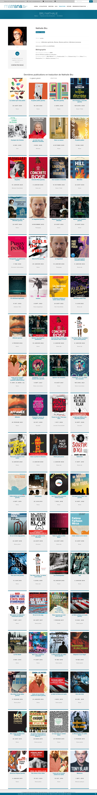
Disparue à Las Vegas (79, 654)
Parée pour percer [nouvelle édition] (79, 259)
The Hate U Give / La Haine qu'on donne (38, 576)
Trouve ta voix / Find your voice (59, 417)
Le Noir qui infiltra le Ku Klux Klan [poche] (79, 417)
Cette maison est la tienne (79, 536)
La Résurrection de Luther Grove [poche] (58, 655)
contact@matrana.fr (36, 1)
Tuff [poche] (38, 496)
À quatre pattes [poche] (38, 100)
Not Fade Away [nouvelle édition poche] (59, 496)
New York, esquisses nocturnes (38, 655)
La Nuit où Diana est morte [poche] (79, 615)
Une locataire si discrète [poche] (80, 101)
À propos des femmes (17, 140)
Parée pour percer (59, 456)
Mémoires (80, 773)
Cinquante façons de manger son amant (38, 417)
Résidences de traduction (79, 6)
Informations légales (53, 792)
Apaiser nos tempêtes (59, 377)
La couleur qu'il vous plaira (17, 100)
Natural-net (73, 792)
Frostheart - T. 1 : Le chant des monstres (79, 378)
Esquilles (17, 179)
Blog (56, 6)
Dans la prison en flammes (38, 456)
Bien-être (79, 179)
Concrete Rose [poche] (38, 179)
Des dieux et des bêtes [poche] (17, 694)
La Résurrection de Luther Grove (79, 734)
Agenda (36, 6)
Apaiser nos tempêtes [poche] (79, 219)
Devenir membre (48, 1)
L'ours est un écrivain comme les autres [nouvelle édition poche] (17, 379)
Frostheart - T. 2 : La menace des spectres (38, 378)
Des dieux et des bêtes (38, 773)
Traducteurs (62, 6)
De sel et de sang (38, 615)
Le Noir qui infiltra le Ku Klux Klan (38, 536)
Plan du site (60, 792)
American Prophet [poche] (17, 773)
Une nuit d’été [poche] (17, 575)
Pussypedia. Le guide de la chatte (17, 259)
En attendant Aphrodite (17, 298)
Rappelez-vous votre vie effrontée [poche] (17, 219)
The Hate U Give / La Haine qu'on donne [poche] (80, 338)
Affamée (17, 417)
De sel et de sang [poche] (17, 536)
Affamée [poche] (17, 338)
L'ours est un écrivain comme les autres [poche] (38, 694)
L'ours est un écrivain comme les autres (59, 773)
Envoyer (91, 1)
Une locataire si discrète (59, 179)
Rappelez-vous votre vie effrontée (59, 219)
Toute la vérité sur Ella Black (58, 536)
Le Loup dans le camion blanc (59, 734)
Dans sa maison (58, 140)
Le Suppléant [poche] (38, 219)
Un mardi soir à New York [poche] (79, 496)
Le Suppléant (59, 259)
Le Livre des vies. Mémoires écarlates (38, 140)
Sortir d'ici (80, 456)
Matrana (36, 15)
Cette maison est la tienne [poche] (17, 496)
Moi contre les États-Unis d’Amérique (17, 734)
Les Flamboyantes (59, 575)
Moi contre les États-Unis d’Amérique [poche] (17, 615)
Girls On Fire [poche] (38, 259)
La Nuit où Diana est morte (59, 694)
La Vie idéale (17, 654)
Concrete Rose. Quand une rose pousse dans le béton (59, 338)
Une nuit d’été (80, 694)
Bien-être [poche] (59, 100)
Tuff (80, 575)
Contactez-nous (17, 65)
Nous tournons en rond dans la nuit (58, 615)
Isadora (38, 298)
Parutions (50, 6)
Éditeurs (69, 6)
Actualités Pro (43, 6)
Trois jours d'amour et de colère (17, 457)
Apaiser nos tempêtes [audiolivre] (38, 338)
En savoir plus (75, 793)
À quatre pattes (79, 140)
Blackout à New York (80, 298)
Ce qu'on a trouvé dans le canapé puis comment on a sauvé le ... (38, 735)
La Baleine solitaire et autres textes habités (59, 299)
